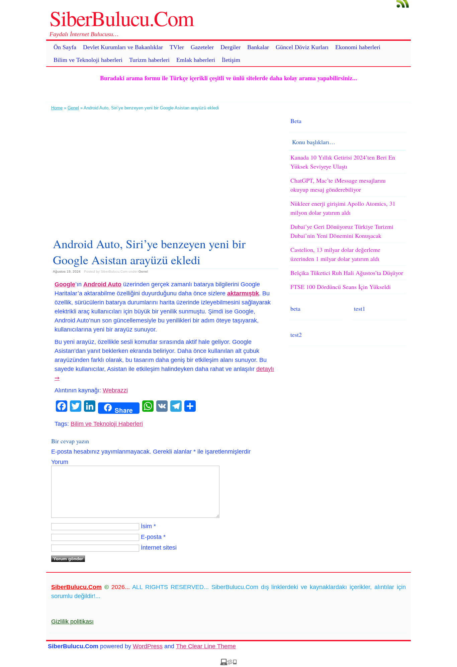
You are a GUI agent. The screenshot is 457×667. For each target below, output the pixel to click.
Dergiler (230, 47)
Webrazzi (115, 390)
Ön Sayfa (65, 47)
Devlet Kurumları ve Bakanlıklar (123, 47)
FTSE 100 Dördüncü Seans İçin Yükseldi (340, 287)
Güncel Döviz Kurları (302, 47)
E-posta (151, 537)
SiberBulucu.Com (122, 17)
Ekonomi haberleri (357, 47)
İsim (146, 526)
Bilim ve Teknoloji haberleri (88, 60)
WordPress (148, 646)
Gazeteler (202, 47)
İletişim (231, 60)
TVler (177, 47)
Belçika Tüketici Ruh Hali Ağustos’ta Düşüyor (346, 273)
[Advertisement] (165, 171)
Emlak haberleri (195, 60)
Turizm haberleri (149, 60)
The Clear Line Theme (206, 646)
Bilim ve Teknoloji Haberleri (107, 423)
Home (57, 107)
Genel (73, 107)
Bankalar (258, 47)
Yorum (59, 462)
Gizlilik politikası (72, 621)
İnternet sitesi (159, 547)
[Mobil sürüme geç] (228, 663)
